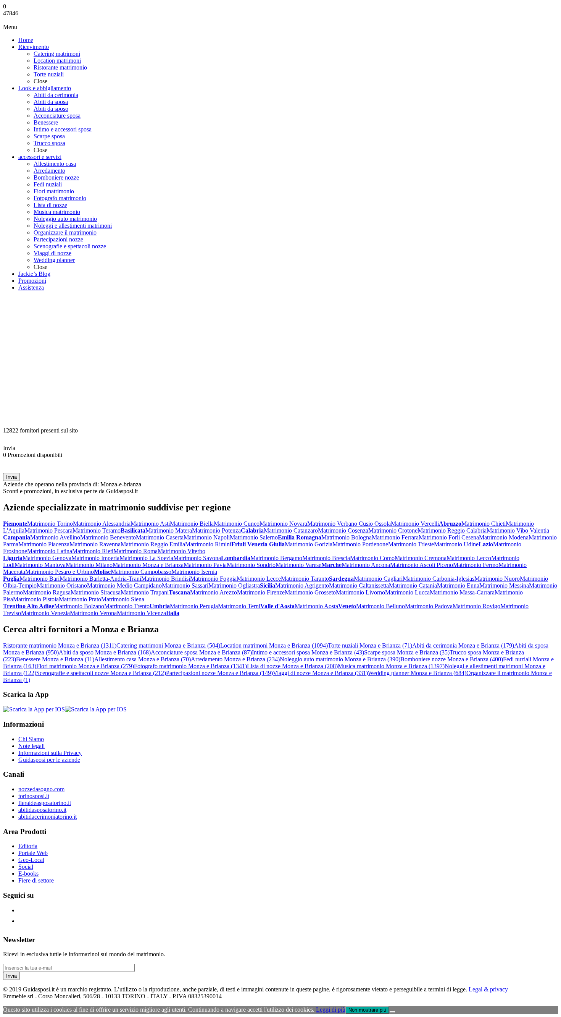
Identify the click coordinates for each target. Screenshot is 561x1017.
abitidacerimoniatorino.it (47, 816)
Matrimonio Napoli (207, 537)
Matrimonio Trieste (411, 544)
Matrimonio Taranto (305, 578)
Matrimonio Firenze (261, 592)
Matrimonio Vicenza (141, 613)
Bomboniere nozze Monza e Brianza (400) (451, 659)
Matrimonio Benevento (108, 537)
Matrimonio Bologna (346, 537)
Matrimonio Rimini (208, 544)
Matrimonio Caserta (160, 537)
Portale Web (33, 853)
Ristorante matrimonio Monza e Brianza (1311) (59, 645)
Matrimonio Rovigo (476, 606)
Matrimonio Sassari (185, 585)
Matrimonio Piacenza (43, 544)
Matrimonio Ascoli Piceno (421, 565)
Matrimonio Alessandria (102, 523)
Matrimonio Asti (150, 523)
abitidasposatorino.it (42, 809)
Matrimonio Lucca (407, 592)
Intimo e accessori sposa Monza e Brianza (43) (308, 652)
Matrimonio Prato (80, 599)
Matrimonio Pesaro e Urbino (59, 571)
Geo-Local (31, 860)
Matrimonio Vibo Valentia (518, 530)
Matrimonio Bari (39, 578)
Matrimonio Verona (93, 613)
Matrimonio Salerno (254, 537)
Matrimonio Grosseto (310, 592)
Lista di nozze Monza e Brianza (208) (292, 666)
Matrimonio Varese (298, 565)
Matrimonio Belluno (380, 606)
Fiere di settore (36, 880)
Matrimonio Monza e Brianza (148, 565)
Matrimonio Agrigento (302, 585)
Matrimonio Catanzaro (291, 530)
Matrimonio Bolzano (79, 606)
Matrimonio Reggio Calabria (452, 530)
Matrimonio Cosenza (343, 530)
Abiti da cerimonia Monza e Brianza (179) (463, 645)
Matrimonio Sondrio (251, 565)
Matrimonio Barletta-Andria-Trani (100, 578)
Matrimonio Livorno (360, 592)
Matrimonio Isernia (194, 571)
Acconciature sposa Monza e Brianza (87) (201, 652)
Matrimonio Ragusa (47, 592)
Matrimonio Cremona (421, 558)
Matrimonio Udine (456, 544)
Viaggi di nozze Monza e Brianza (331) (320, 673)
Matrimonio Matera (168, 530)
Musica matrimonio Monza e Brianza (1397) (391, 666)
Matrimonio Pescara (48, 530)
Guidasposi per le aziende (49, 759)
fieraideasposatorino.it (44, 803)
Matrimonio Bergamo (276, 558)
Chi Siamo (31, 739)
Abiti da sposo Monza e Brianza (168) (105, 652)
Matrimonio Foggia (213, 578)
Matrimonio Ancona (366, 565)
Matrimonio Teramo (97, 530)
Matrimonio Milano (89, 565)
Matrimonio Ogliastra (234, 585)
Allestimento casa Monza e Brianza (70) (142, 659)
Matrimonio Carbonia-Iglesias (438, 578)
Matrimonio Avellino (55, 537)
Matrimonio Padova (429, 606)
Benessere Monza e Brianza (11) (55, 659)
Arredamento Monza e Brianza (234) (235, 659)
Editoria (27, 846)
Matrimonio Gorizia (308, 544)
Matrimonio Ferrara (395, 537)
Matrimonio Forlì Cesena (449, 537)
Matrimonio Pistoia (36, 599)
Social (25, 866)
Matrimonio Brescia (326, 558)
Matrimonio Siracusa (96, 592)
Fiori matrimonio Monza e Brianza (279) (85, 666)
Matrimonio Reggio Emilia (153, 544)
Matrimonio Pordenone (360, 544)
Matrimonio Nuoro (497, 578)
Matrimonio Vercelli (415, 523)
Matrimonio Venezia (45, 613)
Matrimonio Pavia (205, 565)
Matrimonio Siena (122, 599)
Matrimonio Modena (504, 537)
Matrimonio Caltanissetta (359, 585)
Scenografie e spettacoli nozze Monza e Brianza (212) (101, 673)
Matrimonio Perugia (194, 606)
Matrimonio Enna (458, 585)
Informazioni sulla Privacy (50, 753)
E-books (28, 873)
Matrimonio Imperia (95, 558)
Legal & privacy (488, 989)
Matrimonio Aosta (316, 606)
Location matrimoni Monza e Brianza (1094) (274, 645)
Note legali (31, 746)
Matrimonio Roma (135, 551)
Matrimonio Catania (413, 585)
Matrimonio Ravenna (95, 544)
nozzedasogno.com (41, 789)
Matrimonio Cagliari (378, 578)
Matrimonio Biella (192, 523)
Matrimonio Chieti (483, 523)
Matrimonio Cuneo (237, 523)
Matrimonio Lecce (259, 578)
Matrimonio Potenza (216, 530)
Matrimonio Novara (283, 523)
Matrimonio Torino (50, 523)
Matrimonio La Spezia (146, 558)
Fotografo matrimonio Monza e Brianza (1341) (190, 666)
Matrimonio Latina (49, 551)
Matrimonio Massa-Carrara (462, 592)
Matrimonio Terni (239, 606)
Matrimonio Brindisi (165, 578)
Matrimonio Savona (197, 558)
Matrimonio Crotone (393, 530)
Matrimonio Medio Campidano (124, 585)
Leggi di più (330, 1009)
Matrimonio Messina (504, 585)
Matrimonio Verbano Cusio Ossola (349, 523)
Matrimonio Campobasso (141, 571)
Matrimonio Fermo (475, 565)
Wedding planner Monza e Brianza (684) (417, 673)
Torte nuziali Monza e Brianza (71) (370, 645)
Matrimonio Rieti (92, 551)
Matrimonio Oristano (62, 585)
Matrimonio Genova (47, 558)
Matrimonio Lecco (469, 558)
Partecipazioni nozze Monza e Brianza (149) (219, 673)
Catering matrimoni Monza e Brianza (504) (168, 645)
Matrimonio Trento (127, 606)
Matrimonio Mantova (40, 565)
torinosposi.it (33, 796)
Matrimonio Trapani (145, 592)
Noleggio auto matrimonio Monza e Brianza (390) (340, 659)
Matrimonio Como (372, 558)
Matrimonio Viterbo (181, 551)
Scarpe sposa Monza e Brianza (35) (407, 652)
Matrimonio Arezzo (213, 592)
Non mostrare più (367, 1010)
